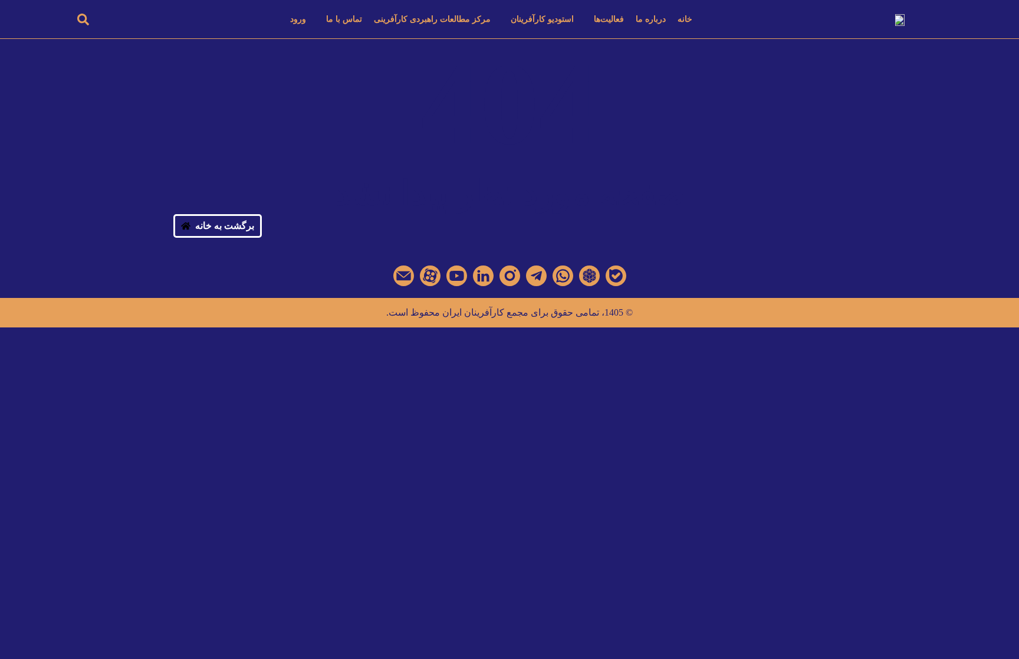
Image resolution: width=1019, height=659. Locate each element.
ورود (298, 19)
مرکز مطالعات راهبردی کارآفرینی (432, 19)
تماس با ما (344, 19)
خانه (685, 19)
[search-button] (83, 19)
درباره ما (651, 19)
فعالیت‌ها (609, 19)
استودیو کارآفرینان (542, 19)
